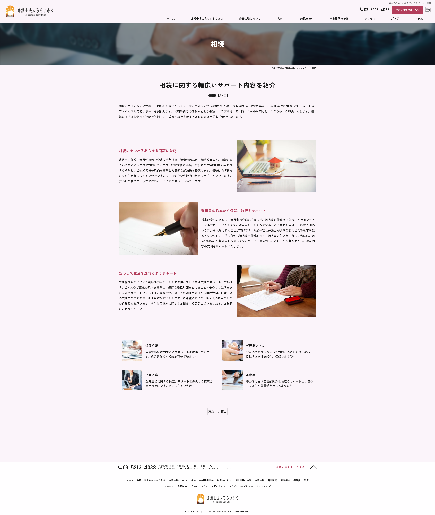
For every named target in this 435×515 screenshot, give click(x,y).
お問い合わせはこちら (407, 9)
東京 (211, 411)
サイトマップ (263, 486)
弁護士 (222, 411)
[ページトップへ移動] (313, 467)
